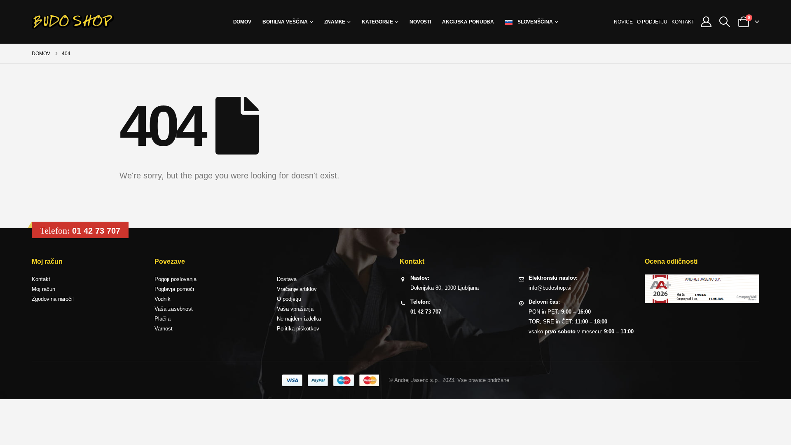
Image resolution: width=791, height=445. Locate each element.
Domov (242, 22)
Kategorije (377, 22)
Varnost (163, 329)
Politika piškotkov (298, 329)
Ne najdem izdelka (299, 319)
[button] (724, 21)
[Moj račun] (706, 21)
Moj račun (43, 289)
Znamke (334, 22)
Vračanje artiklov (297, 289)
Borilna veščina (285, 22)
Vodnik (162, 299)
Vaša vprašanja (295, 309)
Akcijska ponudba (468, 22)
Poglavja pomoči (174, 289)
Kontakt (683, 22)
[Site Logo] (73, 21)
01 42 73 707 (96, 230)
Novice (623, 22)
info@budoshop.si (550, 288)
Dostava (287, 279)
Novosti (420, 22)
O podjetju (652, 22)
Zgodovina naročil (53, 299)
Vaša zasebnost (173, 309)
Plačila (162, 319)
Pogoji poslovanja (175, 279)
